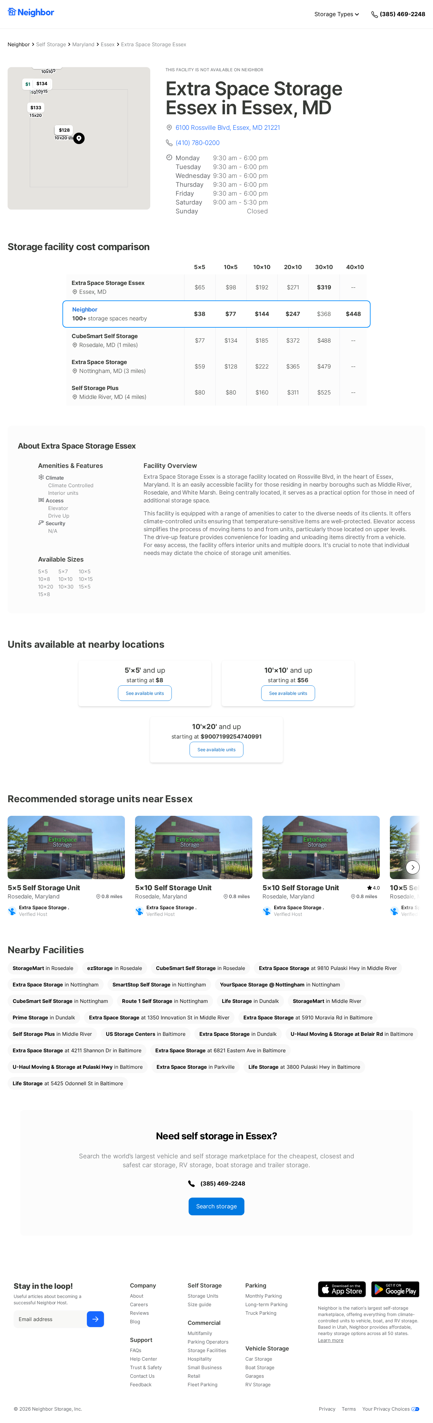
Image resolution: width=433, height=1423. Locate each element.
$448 (353, 314)
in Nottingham (56, 984)
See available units (145, 693)
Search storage (216, 1206)
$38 (199, 314)
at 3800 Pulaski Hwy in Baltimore (304, 1067)
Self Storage (51, 44)
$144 (262, 314)
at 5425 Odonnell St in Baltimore (68, 1083)
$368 (324, 314)
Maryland (83, 44)
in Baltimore (145, 1034)
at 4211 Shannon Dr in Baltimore (77, 1050)
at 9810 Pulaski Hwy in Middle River (328, 968)
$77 (230, 314)
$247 (293, 314)
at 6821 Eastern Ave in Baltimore (220, 1050)
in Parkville (196, 1067)
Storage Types (333, 14)
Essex (108, 44)
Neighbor (19, 44)
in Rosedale (43, 968)
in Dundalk (250, 1001)
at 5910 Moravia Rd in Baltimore (307, 1017)
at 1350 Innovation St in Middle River (159, 1017)
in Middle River (327, 1001)
